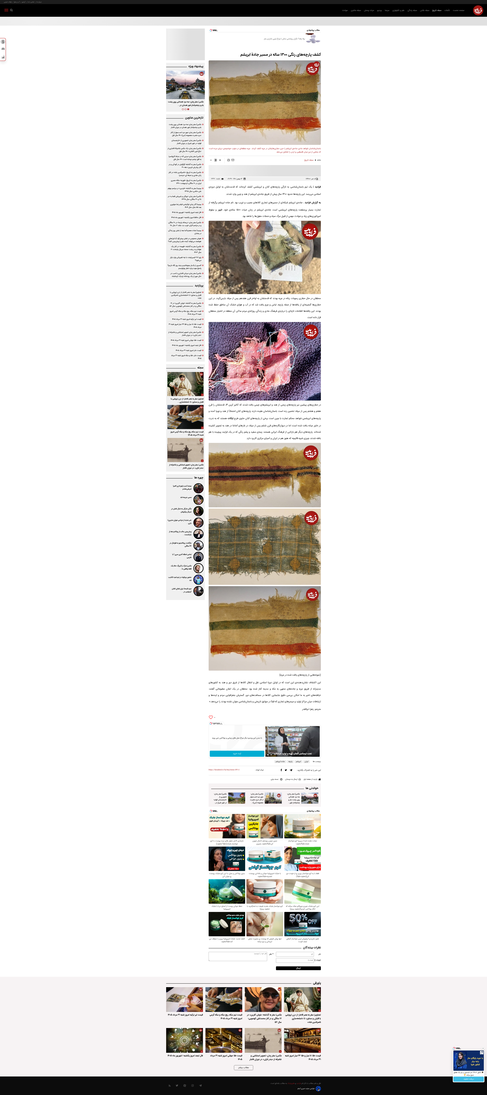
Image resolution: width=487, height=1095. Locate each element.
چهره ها (198, 477)
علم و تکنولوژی (398, 10)
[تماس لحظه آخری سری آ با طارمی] (198, 557)
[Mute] (271, 754)
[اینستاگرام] (192, 1086)
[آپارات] (184, 1086)
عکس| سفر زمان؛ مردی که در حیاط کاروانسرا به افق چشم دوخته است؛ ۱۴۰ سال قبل (185, 158)
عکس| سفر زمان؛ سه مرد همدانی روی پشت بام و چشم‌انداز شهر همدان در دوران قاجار (293, 801)
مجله (200, 367)
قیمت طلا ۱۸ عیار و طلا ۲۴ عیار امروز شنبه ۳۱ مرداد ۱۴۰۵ (185, 326)
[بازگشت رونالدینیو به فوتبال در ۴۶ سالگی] (198, 545)
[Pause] (267, 754)
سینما (387, 10)
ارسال (298, 968)
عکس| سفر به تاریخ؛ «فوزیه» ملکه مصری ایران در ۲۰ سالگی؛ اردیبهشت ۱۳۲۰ (186, 182)
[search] (11, 10)
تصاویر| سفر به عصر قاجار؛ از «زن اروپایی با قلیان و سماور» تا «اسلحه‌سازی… (187, 400)
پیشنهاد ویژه (195, 66)
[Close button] (483, 1048)
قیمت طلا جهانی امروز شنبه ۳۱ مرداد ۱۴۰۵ (186, 340)
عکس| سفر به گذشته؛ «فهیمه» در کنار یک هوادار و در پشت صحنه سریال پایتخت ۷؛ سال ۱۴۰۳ (186, 249)
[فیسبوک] (281, 771)
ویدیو (379, 10)
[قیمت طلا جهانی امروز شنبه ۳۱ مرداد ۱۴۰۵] (223, 1040)
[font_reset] (215, 160)
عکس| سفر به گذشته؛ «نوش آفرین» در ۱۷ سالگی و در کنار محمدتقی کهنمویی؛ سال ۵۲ (185, 305)
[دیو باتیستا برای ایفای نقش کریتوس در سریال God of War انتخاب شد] (198, 591)
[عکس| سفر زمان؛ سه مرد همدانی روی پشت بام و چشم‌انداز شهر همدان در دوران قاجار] (309, 798)
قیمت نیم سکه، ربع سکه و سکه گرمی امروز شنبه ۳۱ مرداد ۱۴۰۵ (185, 313)
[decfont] (211, 160)
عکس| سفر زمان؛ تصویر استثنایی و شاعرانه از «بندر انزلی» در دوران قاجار (184, 334)
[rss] (170, 1086)
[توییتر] (286, 771)
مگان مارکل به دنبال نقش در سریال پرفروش (181, 510)
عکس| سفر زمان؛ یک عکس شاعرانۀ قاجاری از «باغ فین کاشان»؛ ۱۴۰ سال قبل (184, 150)
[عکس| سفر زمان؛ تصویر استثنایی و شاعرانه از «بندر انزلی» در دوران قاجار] (185, 450)
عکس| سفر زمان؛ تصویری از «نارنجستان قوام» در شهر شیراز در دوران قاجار (220, 800)
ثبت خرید (237, 753)
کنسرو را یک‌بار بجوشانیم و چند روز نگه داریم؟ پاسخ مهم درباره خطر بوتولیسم (184, 267)
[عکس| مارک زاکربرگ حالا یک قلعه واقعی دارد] (198, 568)
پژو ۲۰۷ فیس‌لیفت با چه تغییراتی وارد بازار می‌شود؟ (185, 259)
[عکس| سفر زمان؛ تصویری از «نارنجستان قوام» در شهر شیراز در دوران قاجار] (236, 798)
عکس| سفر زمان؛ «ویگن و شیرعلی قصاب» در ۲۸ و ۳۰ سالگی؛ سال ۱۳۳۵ (184, 198)
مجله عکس (424, 10)
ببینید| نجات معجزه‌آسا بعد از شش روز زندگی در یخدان (184, 232)
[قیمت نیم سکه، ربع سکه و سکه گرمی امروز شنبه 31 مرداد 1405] (185, 417)
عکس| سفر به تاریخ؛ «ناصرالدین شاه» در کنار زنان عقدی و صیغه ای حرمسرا (185, 174)
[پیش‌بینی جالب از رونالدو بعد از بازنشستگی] (198, 534)
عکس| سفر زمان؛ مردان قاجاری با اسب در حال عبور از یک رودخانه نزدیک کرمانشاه (185, 275)
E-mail (317, 960)
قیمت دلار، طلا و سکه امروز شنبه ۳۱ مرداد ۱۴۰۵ (186, 357)
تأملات (447, 10)
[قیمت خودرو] (3, 49)
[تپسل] (211, 723)
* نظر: (271, 954)
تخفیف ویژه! (468, 1079)
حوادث (345, 10)
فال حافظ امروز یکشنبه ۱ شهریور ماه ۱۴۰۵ (186, 217)
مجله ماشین (356, 10)
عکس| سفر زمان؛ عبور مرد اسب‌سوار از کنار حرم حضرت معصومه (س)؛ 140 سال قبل (256, 800)
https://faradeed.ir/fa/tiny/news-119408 (224, 770)
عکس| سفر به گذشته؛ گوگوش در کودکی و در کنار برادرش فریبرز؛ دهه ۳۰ (185, 166)
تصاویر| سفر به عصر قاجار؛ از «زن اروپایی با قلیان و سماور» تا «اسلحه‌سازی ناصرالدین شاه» (185, 295)
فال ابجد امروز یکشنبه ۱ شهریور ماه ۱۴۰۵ (186, 212)
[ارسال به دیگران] (233, 161)
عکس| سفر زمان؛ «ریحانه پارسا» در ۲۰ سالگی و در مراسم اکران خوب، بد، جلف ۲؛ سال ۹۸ (184, 224)
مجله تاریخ (436, 10)
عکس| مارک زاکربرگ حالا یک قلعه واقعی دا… (181, 567)
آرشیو (23, 2)
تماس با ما (31, 2)
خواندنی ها (312, 788)
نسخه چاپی (274, 779)
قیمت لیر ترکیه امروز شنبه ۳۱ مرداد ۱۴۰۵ (186, 319)
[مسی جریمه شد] (198, 500)
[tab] (188, 109)
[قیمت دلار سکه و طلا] (3, 42)
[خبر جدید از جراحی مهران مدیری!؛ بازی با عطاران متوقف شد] (198, 522)
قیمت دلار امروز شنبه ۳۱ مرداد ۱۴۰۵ (188, 350)
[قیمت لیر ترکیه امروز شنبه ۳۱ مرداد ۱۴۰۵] (184, 999)
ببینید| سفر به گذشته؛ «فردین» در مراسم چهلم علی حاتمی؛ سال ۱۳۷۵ (184, 190)
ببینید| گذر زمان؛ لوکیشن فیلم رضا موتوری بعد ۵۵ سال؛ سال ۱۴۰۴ (185, 206)
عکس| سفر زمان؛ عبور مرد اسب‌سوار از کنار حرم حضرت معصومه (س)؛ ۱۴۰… (187, 103)
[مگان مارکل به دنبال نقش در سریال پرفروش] (198, 511)
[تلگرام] (291, 771)
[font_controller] (220, 160)
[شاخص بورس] (3, 57)
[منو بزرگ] (6, 11)
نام (320, 954)
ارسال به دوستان (291, 779)
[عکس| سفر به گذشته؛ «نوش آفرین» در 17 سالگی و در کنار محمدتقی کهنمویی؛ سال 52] (263, 999)
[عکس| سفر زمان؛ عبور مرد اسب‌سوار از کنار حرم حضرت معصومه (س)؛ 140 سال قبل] (273, 798)
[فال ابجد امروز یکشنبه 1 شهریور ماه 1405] (184, 1040)
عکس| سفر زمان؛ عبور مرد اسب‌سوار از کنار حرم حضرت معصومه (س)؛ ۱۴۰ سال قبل (186, 134)
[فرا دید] (478, 10)
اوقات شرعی (8, 2)
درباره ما (39, 2)
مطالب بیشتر (243, 1067)
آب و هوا (17, 2)
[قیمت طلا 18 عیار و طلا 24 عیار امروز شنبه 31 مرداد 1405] (302, 1040)
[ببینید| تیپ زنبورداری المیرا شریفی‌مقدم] (198, 488)
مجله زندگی (412, 10)
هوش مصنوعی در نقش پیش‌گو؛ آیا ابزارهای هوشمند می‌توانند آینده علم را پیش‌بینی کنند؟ (184, 240)
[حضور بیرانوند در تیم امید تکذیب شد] (198, 580)
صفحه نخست (458, 10)
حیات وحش (369, 10)
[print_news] (229, 161)
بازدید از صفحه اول (310, 779)
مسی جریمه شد (186, 497)
